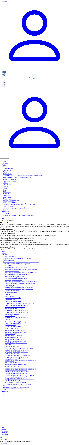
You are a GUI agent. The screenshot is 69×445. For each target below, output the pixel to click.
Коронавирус (4, 210)
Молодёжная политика (6, 188)
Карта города (4, 161)
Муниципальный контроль (6, 195)
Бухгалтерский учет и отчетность (7, 184)
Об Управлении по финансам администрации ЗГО (9, 179)
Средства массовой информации (7, 192)
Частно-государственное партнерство (7, 170)
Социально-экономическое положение (8, 168)
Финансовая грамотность (6, 186)
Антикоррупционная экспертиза (7, 212)
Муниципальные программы (6, 169)
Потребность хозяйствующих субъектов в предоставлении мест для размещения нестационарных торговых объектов (17, 177)
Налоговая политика (5, 183)
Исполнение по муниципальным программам (8, 185)
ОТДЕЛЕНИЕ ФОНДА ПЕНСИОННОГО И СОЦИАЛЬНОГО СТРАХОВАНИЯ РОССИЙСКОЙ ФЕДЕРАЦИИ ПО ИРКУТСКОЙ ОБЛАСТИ (21, 203)
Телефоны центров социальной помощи (8, 206)
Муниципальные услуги (5, 431)
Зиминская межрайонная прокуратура (8, 197)
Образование (4, 189)
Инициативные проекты (5, 433)
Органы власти (3, 164)
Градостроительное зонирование (7, 194)
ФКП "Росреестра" (5, 209)
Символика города (5, 163)
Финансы (3, 178)
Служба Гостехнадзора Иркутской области (8, 201)
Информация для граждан (5, 430)
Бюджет (4, 180)
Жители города (5, 162)
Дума (3, 166)
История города (5, 160)
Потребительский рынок (6, 171)
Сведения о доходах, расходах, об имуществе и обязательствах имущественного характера (14, 214)
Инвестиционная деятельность (7, 173)
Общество (4, 191)
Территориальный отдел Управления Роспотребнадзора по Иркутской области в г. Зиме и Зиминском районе (15, 219)
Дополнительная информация (5, 434)
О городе (3, 426)
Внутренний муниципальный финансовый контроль (9, 181)
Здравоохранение (5, 190)
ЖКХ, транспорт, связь (6, 193)
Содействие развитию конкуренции (7, 174)
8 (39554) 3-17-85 (5, 0)
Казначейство (5, 182)
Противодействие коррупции (5, 211)
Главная (3, 218)
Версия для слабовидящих (4, 1)
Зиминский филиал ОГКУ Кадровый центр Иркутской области (11, 200)
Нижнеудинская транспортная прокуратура (8, 198)
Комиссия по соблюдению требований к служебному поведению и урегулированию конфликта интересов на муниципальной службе (19, 215)
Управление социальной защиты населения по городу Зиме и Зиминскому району (13, 205)
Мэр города (4, 165)
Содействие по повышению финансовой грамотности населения (11, 196)
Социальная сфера (4, 429)
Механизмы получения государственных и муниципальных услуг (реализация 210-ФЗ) (14, 207)
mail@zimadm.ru (11, 0)
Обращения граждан (4, 432)
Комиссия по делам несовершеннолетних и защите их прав (10, 187)
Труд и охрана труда (5, 172)
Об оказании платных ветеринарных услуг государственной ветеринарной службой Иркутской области (16, 208)
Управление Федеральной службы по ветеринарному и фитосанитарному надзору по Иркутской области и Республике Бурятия (19, 204)
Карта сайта (3, 435)
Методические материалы (6, 213)
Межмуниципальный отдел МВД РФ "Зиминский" (9, 199)
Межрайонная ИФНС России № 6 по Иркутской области (10, 202)
